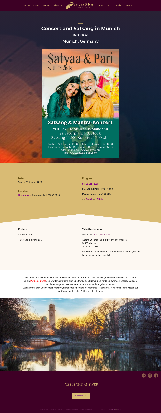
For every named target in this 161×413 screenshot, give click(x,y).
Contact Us (81, 396)
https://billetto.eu (101, 234)
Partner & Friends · (106, 409)
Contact (128, 5)
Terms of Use (68, 409)
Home (27, 5)
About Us (58, 5)
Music (101, 5)
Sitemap (60, 409)
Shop (110, 5)
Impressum (75, 409)
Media (118, 5)
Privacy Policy (83, 409)
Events (36, 5)
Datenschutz (91, 409)
